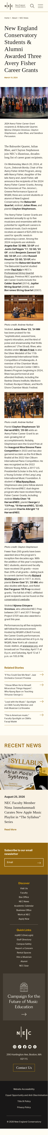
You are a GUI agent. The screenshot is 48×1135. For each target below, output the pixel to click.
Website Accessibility (23, 1089)
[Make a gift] (24, 996)
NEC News (24, 902)
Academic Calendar (24, 906)
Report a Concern (24, 948)
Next (43, 790)
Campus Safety (23, 944)
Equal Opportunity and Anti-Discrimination (26, 1095)
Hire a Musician (24, 957)
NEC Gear (24, 966)
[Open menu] (40, 6)
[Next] (43, 771)
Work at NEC (24, 915)
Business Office (23, 910)
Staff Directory (24, 940)
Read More (10, 829)
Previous (5, 790)
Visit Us (24, 888)
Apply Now (24, 919)
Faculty (24, 893)
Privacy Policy (24, 1107)
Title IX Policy (24, 1101)
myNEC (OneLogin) (24, 935)
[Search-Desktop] (32, 6)
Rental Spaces (24, 953)
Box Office (24, 897)
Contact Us (24, 1068)
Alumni (24, 961)
